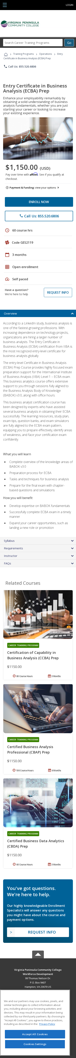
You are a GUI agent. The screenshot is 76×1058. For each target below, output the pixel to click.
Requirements (13, 548)
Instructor (10, 556)
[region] (35, 1023)
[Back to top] (38, 969)
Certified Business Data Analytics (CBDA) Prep (35, 844)
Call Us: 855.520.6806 (20, 66)
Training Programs (23, 54)
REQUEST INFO (58, 292)
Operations (45, 54)
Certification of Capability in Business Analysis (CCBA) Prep (33, 655)
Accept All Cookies (35, 1034)
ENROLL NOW (39, 202)
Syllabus (9, 541)
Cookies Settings (35, 1044)
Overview (10, 313)
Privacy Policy (47, 1024)
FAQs (7, 563)
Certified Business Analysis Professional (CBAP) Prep (30, 749)
